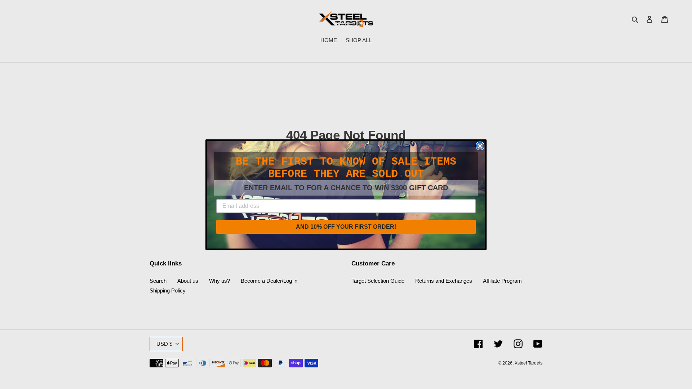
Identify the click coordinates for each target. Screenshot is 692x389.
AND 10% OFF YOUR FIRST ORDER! (346, 227)
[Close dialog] (480, 145)
